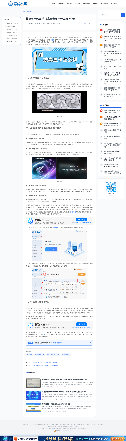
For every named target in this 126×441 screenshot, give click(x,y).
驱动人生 (73, 212)
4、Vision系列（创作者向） (12, 38)
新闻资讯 (70, 3)
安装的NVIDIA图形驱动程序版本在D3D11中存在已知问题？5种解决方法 (64, 379)
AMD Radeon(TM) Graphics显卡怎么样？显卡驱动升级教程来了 (112, 145)
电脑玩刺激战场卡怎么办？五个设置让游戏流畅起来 (112, 111)
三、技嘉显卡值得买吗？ (11, 41)
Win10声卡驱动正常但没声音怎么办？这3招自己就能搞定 (112, 31)
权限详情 (100, 424)
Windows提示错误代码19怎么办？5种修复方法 (112, 95)
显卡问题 (29, 11)
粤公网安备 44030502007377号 (64, 431)
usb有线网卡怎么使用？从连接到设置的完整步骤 (112, 118)
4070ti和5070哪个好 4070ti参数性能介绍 (44, 362)
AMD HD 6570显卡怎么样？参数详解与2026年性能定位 (112, 124)
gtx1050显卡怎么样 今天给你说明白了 (112, 137)
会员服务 (114, 3)
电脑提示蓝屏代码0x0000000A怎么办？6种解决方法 (112, 46)
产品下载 (61, 3)
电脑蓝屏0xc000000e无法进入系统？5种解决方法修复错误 (112, 74)
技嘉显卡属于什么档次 (53, 355)
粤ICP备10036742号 (59, 429)
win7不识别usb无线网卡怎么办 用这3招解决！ (112, 152)
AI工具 (95, 3)
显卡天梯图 (104, 3)
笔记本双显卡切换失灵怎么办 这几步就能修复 (56, 404)
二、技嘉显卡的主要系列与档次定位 (12, 27)
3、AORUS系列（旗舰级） (12, 35)
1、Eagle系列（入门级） (12, 30)
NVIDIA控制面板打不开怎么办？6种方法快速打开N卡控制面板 (112, 53)
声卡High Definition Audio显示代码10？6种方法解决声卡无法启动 (112, 38)
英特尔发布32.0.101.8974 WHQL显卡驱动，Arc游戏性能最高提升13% (64, 392)
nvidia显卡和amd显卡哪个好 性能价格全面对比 (46, 365)
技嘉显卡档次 (66, 355)
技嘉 (53, 40)
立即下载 (80, 220)
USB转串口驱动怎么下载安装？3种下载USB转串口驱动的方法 (112, 81)
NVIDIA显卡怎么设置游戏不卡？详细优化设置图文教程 (112, 165)
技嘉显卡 (29, 355)
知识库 (77, 3)
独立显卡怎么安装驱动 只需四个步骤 (112, 131)
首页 (53, 3)
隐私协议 (94, 424)
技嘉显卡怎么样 (39, 355)
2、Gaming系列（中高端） (12, 32)
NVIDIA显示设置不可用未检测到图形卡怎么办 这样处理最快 (112, 172)
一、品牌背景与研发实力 (11, 23)
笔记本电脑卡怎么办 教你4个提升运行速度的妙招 (112, 159)
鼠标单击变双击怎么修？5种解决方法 (112, 67)
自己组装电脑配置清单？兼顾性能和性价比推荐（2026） (112, 89)
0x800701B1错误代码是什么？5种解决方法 (112, 61)
